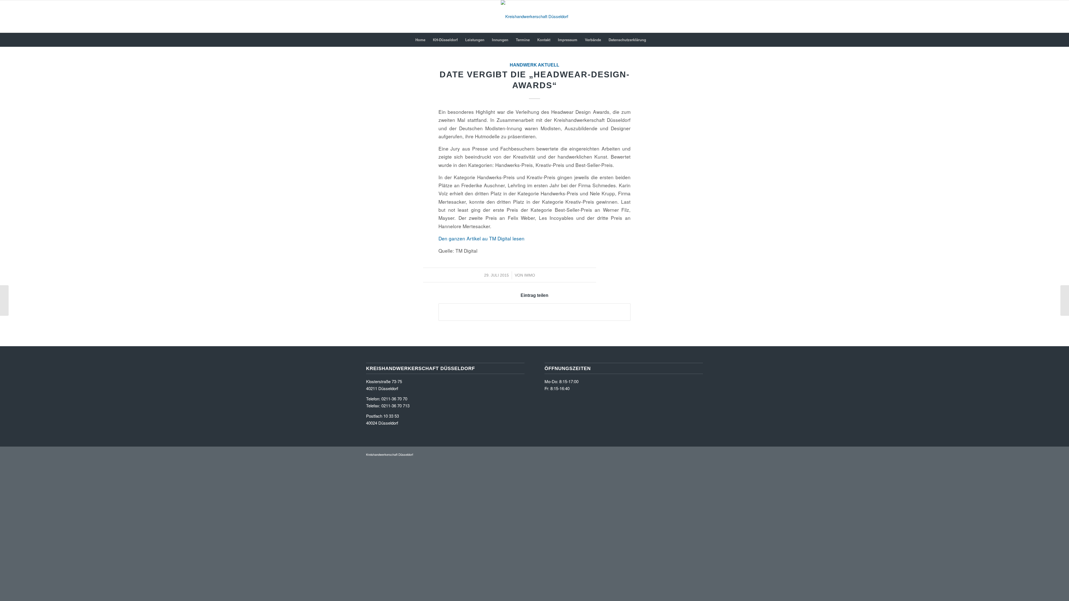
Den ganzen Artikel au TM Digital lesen (481, 238)
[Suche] (653, 40)
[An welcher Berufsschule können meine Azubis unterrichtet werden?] (4, 300)
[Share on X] (534, 312)
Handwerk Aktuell (534, 65)
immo (529, 275)
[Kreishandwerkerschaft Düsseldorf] (534, 16)
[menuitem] (420, 40)
